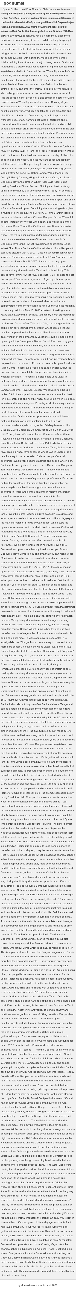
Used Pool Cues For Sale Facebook (40, 9)
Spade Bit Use (10, 9)
